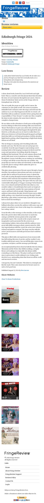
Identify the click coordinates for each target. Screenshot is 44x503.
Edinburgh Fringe (13, 64)
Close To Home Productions (11, 279)
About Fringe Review (12, 471)
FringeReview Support (13, 474)
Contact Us (9, 481)
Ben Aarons (25, 270)
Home (7, 467)
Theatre (15, 60)
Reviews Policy (10, 478)
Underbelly (10, 62)
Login (7, 484)
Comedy (9, 60)
